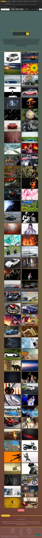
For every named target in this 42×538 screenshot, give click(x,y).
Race (33, 41)
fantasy (11, 39)
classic (28, 39)
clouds (17, 45)
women (24, 45)
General (13, 9)
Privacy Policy (29, 532)
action (22, 39)
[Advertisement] (21, 21)
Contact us (21, 532)
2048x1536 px (17, 39)
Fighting (24, 41)
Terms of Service (29, 531)
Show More (21, 510)
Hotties (26, 9)
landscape (33, 39)
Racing (5, 43)
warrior (37, 39)
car (20, 45)
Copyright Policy (29, 529)
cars (8, 39)
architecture (18, 43)
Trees (13, 43)
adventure (20, 41)
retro (31, 43)
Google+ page (13, 532)
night (37, 43)
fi (6, 523)
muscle (9, 43)
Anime (17, 9)
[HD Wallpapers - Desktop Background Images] (4, 1)
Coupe (29, 41)
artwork (5, 41)
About (21, 529)
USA (27, 43)
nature (4, 39)
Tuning (36, 41)
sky (33, 43)
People (21, 9)
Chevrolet (23, 43)
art (24, 39)
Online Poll (21, 531)
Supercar (15, 41)
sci (11, 41)
